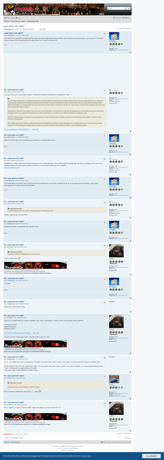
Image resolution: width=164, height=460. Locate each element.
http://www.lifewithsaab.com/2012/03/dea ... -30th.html (21, 333)
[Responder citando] (104, 33)
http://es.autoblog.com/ (11, 167)
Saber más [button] (86, 456)
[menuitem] (18, 18)
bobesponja (112, 40)
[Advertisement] (67, 71)
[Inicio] (54, 9)
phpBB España (74, 448)
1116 (116, 97)
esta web (28, 269)
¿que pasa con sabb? (14, 26)
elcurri (111, 384)
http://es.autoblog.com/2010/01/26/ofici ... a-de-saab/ (21, 129)
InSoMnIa (111, 258)
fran (110, 89)
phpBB (62, 446)
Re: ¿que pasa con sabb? (14, 90)
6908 (116, 266)
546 (116, 392)
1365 (116, 48)
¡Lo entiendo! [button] (151, 456)
